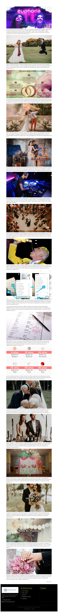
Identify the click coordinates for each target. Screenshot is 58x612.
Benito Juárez (25, 592)
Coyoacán (24, 594)
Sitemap (33, 608)
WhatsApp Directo (6, 599)
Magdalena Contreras (26, 596)
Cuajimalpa (24, 598)
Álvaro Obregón (25, 590)
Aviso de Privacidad (27, 608)
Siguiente (49, 581)
